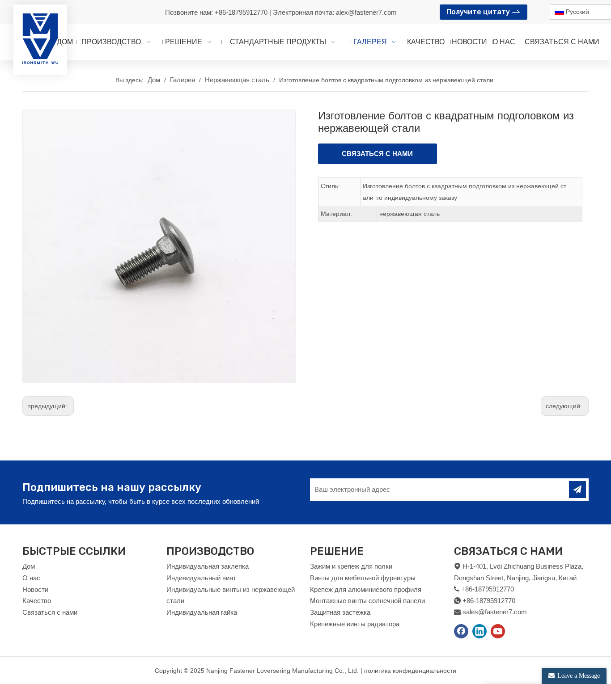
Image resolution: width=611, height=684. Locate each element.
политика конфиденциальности (410, 670)
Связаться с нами (49, 612)
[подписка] (577, 489)
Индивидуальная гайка (201, 612)
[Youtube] (498, 631)
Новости (35, 589)
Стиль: (330, 186)
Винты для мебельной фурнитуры (363, 578)
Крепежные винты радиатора (354, 624)
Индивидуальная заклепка (207, 566)
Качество (36, 600)
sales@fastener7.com (494, 612)
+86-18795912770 (242, 12)
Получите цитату (479, 12)
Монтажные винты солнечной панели (367, 600)
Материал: (336, 213)
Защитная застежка (340, 612)
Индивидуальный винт (201, 578)
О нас (31, 578)
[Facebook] (461, 631)
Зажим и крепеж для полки (351, 566)
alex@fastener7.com (366, 12)
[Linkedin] (479, 631)
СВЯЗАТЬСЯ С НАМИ (377, 153)
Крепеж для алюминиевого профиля (365, 589)
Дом (28, 566)
